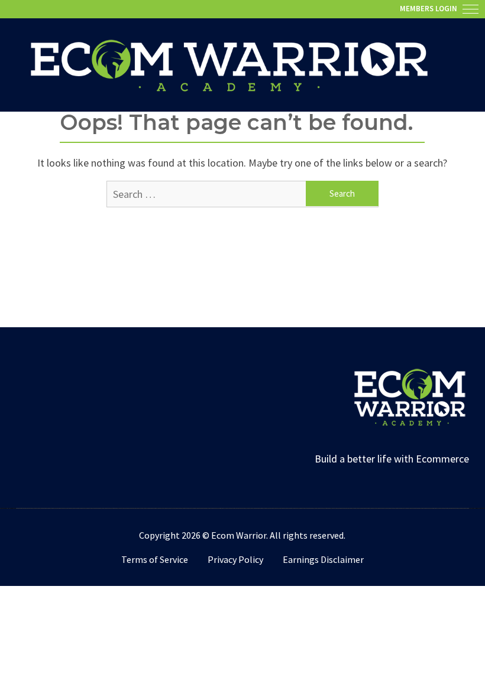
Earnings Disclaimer (323, 559)
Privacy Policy (235, 559)
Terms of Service (154, 559)
